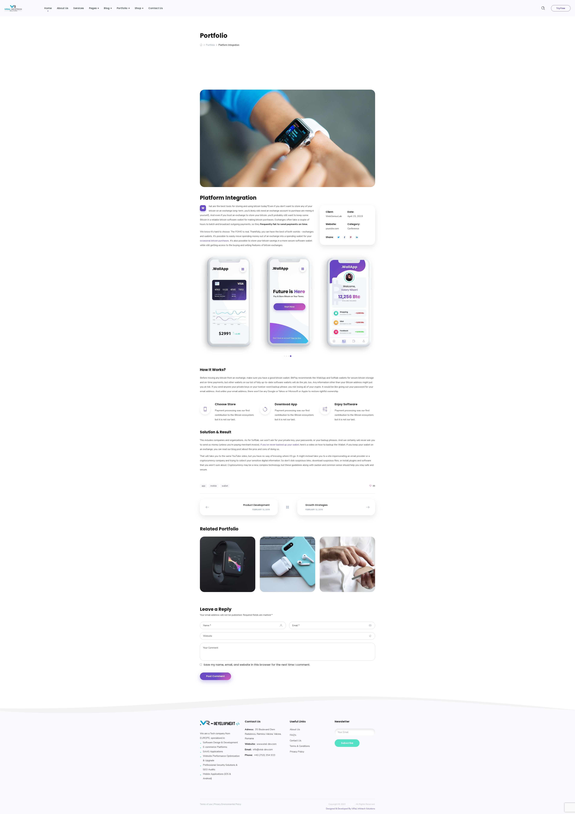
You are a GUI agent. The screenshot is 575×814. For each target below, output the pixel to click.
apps (221, 566)
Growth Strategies (287, 563)
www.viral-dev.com (266, 744)
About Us (295, 729)
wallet (225, 485)
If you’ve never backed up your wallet (279, 444)
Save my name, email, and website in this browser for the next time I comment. (256, 665)
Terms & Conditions (300, 746)
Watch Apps (227, 563)
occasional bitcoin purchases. (214, 240)
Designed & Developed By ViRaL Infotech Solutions (350, 808)
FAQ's (293, 735)
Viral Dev (350, 804)
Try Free (560, 8)
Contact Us (295, 740)
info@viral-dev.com (263, 749)
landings (231, 566)
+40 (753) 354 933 (264, 755)
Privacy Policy (297, 751)
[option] (228, 303)
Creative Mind (347, 563)
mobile (213, 485)
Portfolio (210, 45)
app (203, 485)
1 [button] (284, 356)
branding (291, 566)
